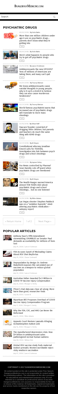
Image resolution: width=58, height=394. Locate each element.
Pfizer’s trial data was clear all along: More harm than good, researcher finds (33, 290)
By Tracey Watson (36, 83)
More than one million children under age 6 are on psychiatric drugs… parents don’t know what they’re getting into (37, 39)
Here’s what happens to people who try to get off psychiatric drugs (36, 56)
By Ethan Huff (34, 124)
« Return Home (13, 221)
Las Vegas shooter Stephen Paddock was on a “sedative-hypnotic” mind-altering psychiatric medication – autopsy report (36, 205)
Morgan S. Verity (31, 284)
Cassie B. (28, 295)
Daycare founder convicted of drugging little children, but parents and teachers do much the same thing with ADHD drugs (36, 131)
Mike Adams (29, 316)
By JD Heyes (34, 143)
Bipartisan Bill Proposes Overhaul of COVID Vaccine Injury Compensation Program (34, 301)
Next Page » (44, 221)
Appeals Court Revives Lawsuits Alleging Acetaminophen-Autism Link (32, 322)
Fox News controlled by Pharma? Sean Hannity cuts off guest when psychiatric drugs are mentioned (35, 168)
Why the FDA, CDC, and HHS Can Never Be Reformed (32, 311)
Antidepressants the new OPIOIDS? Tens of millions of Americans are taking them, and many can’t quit (36, 72)
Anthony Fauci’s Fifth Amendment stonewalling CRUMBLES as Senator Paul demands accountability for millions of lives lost (34, 240)
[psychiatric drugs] (29, 7)
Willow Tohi (29, 340)
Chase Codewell (31, 257)
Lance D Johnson (31, 247)
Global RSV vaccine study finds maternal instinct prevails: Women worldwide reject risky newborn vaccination (33, 348)
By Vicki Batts (35, 32)
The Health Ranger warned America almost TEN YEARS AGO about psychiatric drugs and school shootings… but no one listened (36, 186)
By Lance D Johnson (37, 66)
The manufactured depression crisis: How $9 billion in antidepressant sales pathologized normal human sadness (32, 334)
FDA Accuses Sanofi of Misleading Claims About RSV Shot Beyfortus (32, 253)
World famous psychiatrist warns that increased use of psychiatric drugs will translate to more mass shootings (37, 111)
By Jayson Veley (35, 162)
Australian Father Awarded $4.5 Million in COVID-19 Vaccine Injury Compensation (32, 279)
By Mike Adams (35, 198)
